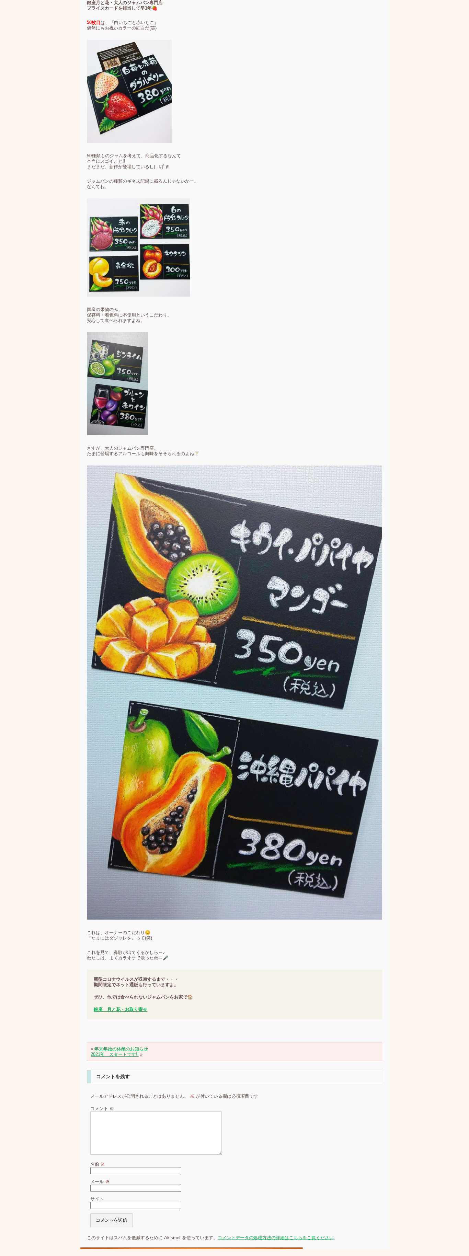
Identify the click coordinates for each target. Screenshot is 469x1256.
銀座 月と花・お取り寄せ (120, 1009)
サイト (97, 1198)
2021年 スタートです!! (115, 1054)
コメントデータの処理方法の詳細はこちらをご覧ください (276, 1237)
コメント (102, 1108)
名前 (97, 1164)
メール (100, 1181)
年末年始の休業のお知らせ (121, 1048)
